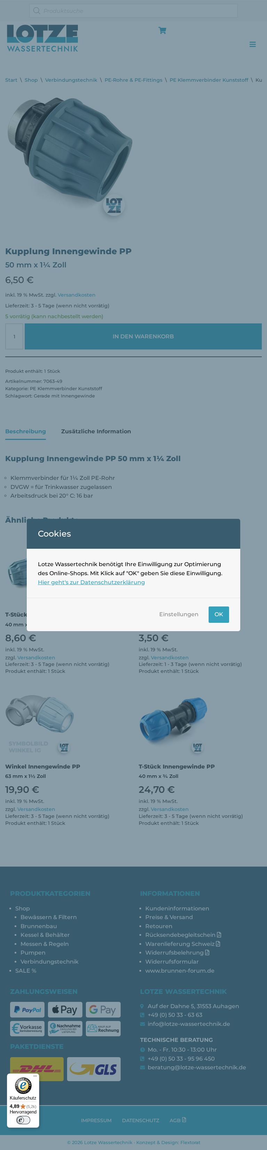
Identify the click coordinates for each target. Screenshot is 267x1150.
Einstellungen (179, 614)
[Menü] (35, 1077)
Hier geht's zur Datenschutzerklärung (91, 582)
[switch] (23, 1120)
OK (219, 614)
